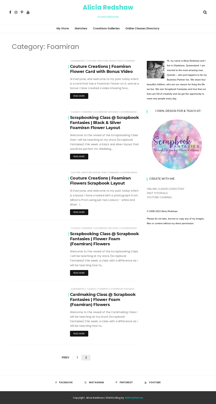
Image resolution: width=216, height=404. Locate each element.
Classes (75, 111)
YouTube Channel (159, 197)
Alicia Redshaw (108, 7)
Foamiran (129, 60)
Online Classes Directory (142, 28)
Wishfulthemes (134, 397)
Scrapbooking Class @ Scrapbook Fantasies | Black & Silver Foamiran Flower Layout (104, 122)
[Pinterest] (22, 12)
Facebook (66, 382)
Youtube (155, 382)
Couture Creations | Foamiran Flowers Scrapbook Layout (100, 181)
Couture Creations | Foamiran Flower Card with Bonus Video (101, 69)
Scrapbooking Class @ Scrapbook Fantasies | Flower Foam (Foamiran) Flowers (104, 238)
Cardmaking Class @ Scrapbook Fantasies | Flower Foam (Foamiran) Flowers (103, 299)
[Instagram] (16, 12)
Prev (65, 357)
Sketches (81, 28)
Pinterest (126, 382)
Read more (79, 95)
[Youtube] (27, 12)
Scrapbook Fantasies (106, 111)
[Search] (205, 12)
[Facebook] (10, 12)
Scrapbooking (128, 111)
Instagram (96, 382)
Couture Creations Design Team (104, 60)
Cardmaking (78, 60)
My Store (63, 28)
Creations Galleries (106, 28)
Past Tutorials (157, 193)
